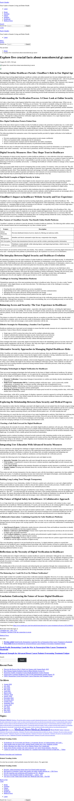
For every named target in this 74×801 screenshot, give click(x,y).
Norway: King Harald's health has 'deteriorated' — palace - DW (23, 775)
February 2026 (8, 694)
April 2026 (7, 691)
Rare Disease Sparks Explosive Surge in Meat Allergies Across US (24, 671)
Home (6, 12)
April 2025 (7, 712)
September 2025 (9, 703)
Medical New (11, 729)
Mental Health (54, 730)
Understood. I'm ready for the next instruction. (44, 735)
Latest (6, 9)
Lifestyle (4, 729)
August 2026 (8, 684)
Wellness (6, 17)
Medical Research (40, 729)
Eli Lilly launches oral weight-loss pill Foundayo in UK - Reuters (24, 773)
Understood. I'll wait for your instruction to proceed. (22, 735)
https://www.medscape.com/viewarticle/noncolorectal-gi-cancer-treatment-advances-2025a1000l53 (43, 625)
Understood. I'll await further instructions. (9, 731)
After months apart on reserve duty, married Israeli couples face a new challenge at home (31, 744)
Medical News (8, 21)
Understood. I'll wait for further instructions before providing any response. (36, 731)
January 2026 (8, 696)
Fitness (6, 15)
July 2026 (7, 686)
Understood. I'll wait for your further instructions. (20, 733)
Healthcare (7, 19)
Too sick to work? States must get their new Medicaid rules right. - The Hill (27, 776)
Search (28, 26)
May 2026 (7, 689)
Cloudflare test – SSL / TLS (8, 630)
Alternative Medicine (5, 720)
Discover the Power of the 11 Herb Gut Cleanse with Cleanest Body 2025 (26, 669)
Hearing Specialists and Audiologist (11, 754)
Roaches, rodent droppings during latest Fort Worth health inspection (25, 769)
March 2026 (7, 693)
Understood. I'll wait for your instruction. (40, 733)
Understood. (67, 730)
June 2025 (7, 708)
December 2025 (9, 698)
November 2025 (9, 700)
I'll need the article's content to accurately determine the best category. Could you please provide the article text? (42, 720)
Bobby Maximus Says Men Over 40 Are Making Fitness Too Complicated (26, 746)
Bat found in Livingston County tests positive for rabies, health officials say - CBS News (31, 771)
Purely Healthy (4, 2)
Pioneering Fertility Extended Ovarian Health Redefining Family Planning (26, 673)
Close (1, 781)
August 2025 (8, 705)
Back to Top (4, 780)
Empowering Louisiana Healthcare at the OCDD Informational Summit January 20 (29, 674)
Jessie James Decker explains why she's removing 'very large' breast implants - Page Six (30, 748)
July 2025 (7, 706)
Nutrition (6, 14)
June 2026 (7, 688)
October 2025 (8, 701)
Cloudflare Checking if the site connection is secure (15, 632)
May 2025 (7, 710)
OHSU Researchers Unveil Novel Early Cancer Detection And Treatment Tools (28, 676)
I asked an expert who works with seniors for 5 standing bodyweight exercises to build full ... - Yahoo (34, 749)
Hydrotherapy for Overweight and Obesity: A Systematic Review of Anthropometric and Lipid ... (33, 742)
